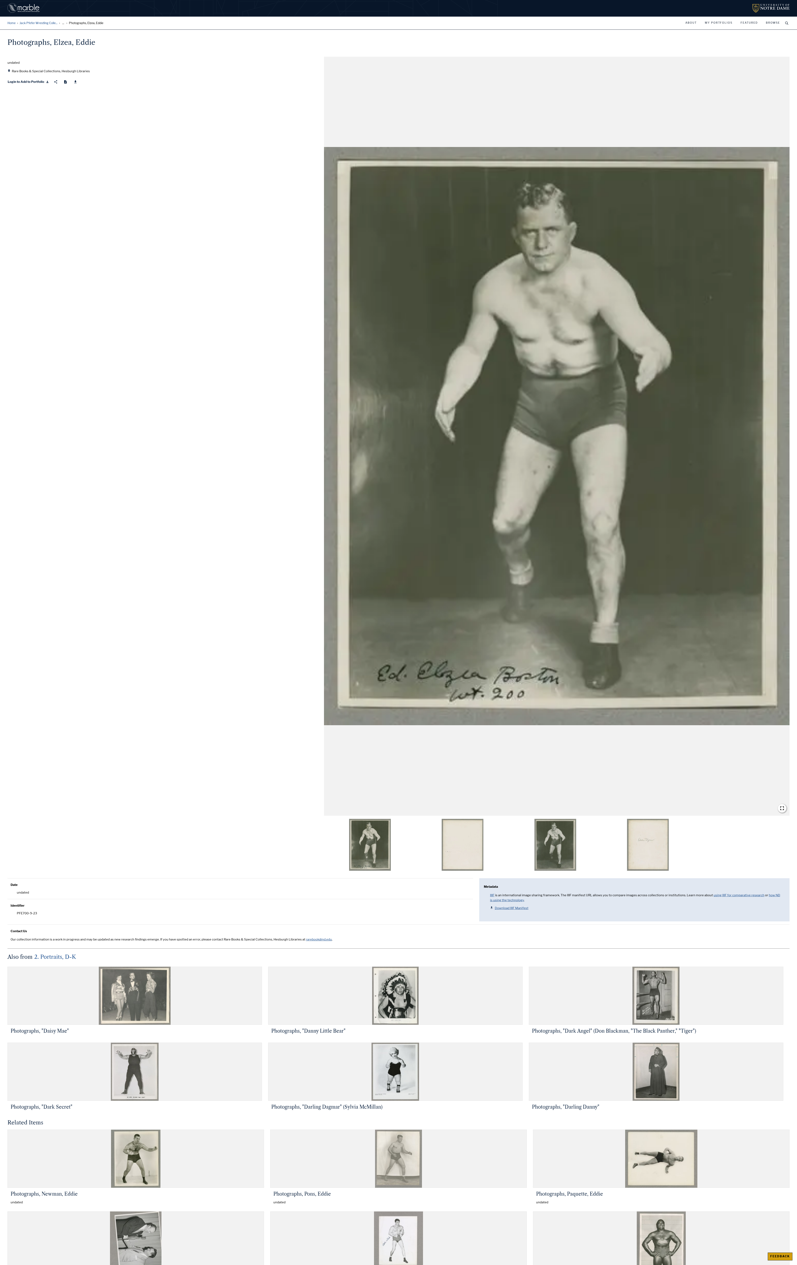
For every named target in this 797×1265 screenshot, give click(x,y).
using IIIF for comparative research (739, 895)
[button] (557, 436)
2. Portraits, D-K (55, 957)
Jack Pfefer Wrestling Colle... (38, 23)
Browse (773, 22)
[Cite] (65, 81)
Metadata (491, 887)
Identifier (17, 905)
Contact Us (19, 931)
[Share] (55, 81)
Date (14, 885)
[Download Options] (75, 81)
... (63, 23)
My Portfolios (718, 22)
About (691, 22)
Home (11, 23)
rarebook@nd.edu (319, 939)
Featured (749, 22)
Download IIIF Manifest (511, 908)
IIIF (492, 895)
